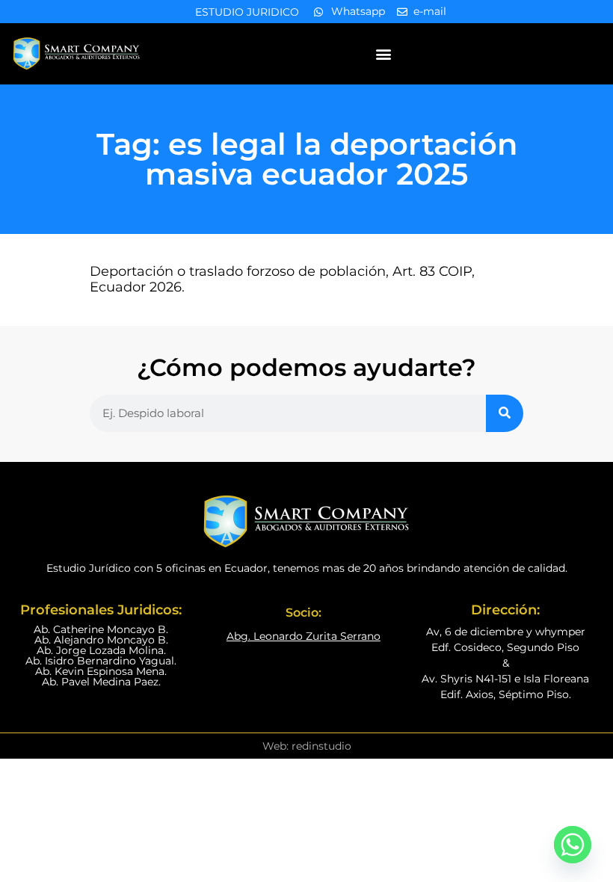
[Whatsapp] (572, 844)
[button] (383, 53)
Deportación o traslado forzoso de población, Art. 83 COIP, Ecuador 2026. (282, 279)
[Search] (504, 413)
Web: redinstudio (306, 746)
